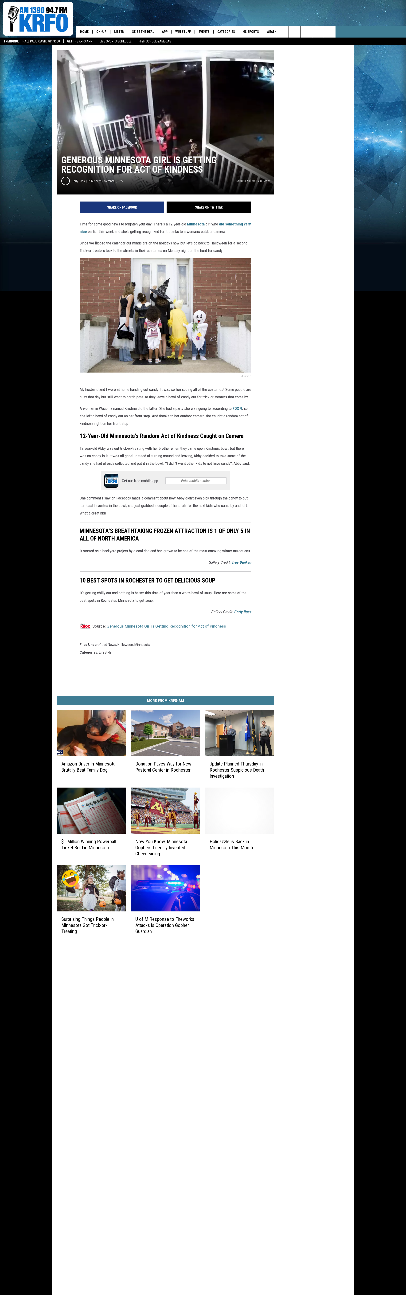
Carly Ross (78, 181)
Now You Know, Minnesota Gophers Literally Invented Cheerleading (161, 847)
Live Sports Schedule (116, 41)
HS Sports (251, 32)
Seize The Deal (143, 32)
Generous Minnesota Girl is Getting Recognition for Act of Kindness (166, 626)
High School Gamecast (156, 41)
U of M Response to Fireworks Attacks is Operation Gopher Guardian (164, 925)
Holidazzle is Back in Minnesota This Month (231, 844)
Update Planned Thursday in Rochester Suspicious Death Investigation (237, 770)
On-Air (101, 32)
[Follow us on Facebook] (306, 32)
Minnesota (196, 224)
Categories (226, 32)
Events (204, 32)
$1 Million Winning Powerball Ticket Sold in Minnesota (88, 844)
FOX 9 (237, 408)
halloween (125, 645)
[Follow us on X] (318, 32)
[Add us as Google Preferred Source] (294, 32)
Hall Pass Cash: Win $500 (41, 41)
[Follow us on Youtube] (330, 32)
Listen (119, 32)
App (165, 32)
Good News (107, 645)
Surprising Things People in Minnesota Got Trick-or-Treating (87, 925)
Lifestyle (105, 652)
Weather (273, 32)
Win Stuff (183, 32)
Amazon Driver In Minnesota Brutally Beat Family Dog (88, 767)
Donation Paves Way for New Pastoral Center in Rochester (163, 767)
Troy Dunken (241, 562)
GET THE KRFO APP (79, 41)
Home (84, 32)
